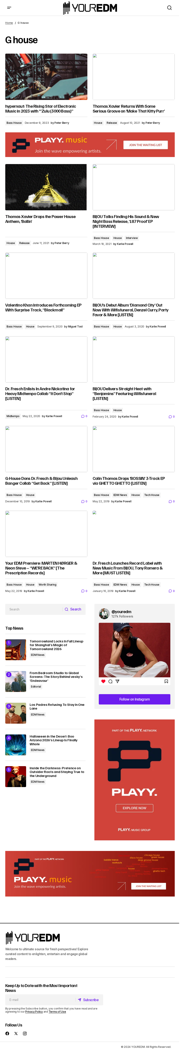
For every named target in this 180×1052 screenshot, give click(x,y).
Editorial (36, 686)
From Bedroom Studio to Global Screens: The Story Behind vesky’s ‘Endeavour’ (56, 677)
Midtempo (13, 416)
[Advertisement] (134, 779)
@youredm (121, 611)
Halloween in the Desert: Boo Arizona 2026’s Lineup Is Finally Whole (53, 740)
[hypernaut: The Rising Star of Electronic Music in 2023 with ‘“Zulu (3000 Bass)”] (46, 77)
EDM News (120, 495)
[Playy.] (90, 874)
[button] (9, 8)
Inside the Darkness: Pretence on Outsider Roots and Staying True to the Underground (57, 772)
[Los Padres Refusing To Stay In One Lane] (15, 713)
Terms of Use (57, 1011)
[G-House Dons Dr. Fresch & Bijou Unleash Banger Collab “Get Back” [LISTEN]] (46, 449)
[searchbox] (34, 609)
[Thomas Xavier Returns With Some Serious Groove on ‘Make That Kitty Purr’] (134, 77)
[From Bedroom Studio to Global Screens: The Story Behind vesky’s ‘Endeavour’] (15, 681)
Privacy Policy (34, 1011)
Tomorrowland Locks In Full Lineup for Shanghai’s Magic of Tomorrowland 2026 (56, 645)
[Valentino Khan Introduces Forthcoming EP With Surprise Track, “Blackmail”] (46, 276)
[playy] (90, 144)
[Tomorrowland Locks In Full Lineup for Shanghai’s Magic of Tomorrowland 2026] (15, 649)
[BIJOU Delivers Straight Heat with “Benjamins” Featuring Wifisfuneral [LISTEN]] (134, 359)
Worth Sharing (47, 584)
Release (112, 122)
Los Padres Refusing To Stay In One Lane (57, 706)
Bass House (14, 122)
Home (9, 22)
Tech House (152, 495)
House (98, 122)
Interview (132, 238)
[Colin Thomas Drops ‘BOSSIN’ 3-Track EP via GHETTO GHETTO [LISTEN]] (134, 449)
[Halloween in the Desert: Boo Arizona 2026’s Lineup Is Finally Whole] (15, 744)
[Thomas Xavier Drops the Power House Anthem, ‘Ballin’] (46, 187)
